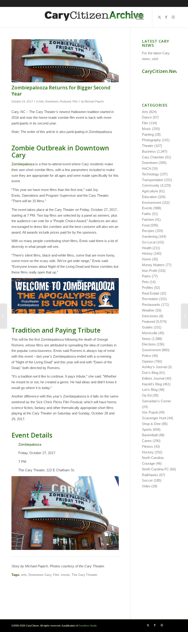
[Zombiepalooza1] (65, 60)
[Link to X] (159, 17)
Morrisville (149, 333)
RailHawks (150, 475)
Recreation (150, 299)
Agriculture (150, 191)
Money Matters (153, 265)
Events (147, 208)
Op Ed (147, 395)
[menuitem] (130, 17)
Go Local (148, 242)
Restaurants (151, 304)
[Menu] (140, 17)
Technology (150, 174)
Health (147, 248)
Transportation (152, 180)
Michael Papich (94, 101)
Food (145, 225)
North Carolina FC (155, 469)
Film (75, 101)
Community (150, 185)
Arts (41, 101)
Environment (151, 202)
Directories (150, 316)
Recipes (148, 231)
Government (151, 350)
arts (24, 575)
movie (65, 575)
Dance (147, 117)
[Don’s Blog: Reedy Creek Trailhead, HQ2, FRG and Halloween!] (3, 316)
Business (149, 151)
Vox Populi (150, 412)
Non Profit (149, 271)
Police (146, 356)
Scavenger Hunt (154, 418)
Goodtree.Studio (88, 625)
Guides (147, 327)
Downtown (51, 101)
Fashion (148, 219)
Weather (148, 310)
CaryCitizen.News (161, 71)
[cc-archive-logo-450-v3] (94, 17)
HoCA (146, 168)
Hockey (148, 452)
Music (146, 129)
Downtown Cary (39, 575)
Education (149, 197)
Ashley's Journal (154, 367)
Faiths (146, 214)
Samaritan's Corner (156, 401)
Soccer (147, 480)
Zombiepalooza (22, 164)
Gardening (150, 236)
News (146, 339)
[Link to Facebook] (166, 17)
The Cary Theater (84, 575)
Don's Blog (150, 373)
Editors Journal (153, 378)
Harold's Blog (152, 384)
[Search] (130, 17)
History (147, 253)
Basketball (150, 435)
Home (146, 259)
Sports (147, 429)
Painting (148, 134)
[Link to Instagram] (173, 17)
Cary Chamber (153, 157)
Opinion (147, 361)
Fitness (147, 446)
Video (146, 486)
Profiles (147, 288)
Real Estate (150, 293)
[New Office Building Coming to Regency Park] (184, 316)
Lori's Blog (150, 390)
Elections (149, 344)
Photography (151, 140)
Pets (145, 282)
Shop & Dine (151, 424)
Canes (147, 441)
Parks (146, 276)
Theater (147, 146)
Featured (65, 101)
